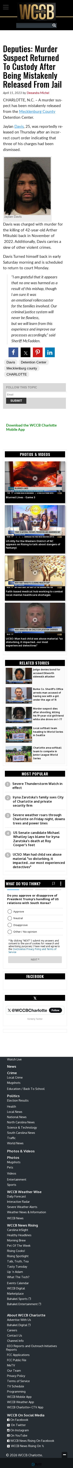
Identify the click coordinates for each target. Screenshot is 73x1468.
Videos (11, 1173)
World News (15, 1143)
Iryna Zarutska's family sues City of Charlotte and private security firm (38, 801)
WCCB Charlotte (36, 11)
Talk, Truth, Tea (18, 1261)
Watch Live (14, 1059)
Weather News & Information (26, 1212)
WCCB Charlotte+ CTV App (25, 1407)
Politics (13, 1096)
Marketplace (15, 1293)
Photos (13, 1157)
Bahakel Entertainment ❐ (24, 1304)
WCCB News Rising (22, 1225)
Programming (16, 1391)
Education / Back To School (26, 1088)
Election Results (18, 1100)
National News (17, 1117)
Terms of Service (18, 1381)
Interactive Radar (18, 1201)
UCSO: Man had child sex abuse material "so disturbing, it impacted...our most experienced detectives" (34, 642)
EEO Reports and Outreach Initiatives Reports (31, 1347)
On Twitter (18, 1425)
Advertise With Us (19, 1319)
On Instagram (19, 1430)
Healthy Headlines (19, 1235)
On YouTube (18, 1435)
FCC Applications (18, 1355)
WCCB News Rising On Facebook (32, 1440)
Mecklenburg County (37, 112)
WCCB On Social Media (25, 1415)
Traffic (11, 1138)
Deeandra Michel (38, 93)
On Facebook (19, 1419)
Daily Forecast (16, 1196)
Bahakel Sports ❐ (19, 1298)
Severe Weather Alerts (22, 1207)
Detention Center (33, 362)
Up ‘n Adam (15, 1271)
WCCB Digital (16, 1288)
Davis (19, 127)
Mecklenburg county (21, 368)
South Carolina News (21, 1132)
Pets (10, 1167)
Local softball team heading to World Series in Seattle (48, 732)
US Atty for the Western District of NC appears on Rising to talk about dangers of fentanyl (33, 544)
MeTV (11, 1365)
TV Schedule (15, 1386)
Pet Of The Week (18, 1245)
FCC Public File (16, 1360)
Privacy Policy (16, 1375)
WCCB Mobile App (19, 1396)
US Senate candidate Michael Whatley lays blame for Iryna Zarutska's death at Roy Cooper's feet (36, 839)
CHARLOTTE (16, 374)
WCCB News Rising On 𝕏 (27, 1446)
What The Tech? (18, 1277)
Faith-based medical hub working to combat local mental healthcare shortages (34, 593)
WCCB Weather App (20, 1402)
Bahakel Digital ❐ (19, 1325)
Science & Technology (22, 1127)
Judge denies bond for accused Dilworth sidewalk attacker (46, 673)
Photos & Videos (21, 1151)
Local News (14, 1111)
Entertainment (16, 1179)
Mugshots (13, 1082)
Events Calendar (18, 1283)
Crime (12, 1073)
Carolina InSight (17, 1230)
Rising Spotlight (18, 1256)
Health (11, 1106)
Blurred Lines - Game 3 (20, 497)
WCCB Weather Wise (24, 1192)
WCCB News (15, 1218)
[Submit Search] (55, 25)
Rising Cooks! (16, 1251)
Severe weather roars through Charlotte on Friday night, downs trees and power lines (39, 819)
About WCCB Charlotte (26, 1315)
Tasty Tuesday (17, 1266)
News (11, 1066)
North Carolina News (21, 1122)
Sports (11, 1184)
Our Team (14, 1370)
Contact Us (14, 1335)
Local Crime (15, 1077)
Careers (12, 1330)
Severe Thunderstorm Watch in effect (37, 786)
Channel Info (15, 1340)
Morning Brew (16, 1240)
